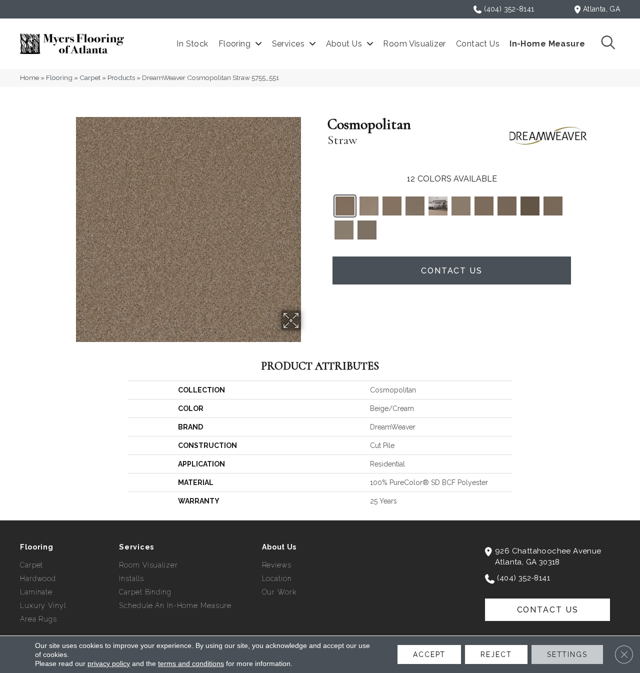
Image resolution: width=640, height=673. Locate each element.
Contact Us (451, 271)
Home (29, 78)
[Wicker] (484, 206)
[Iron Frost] (438, 206)
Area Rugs (38, 619)
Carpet (90, 78)
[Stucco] (344, 230)
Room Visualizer (148, 565)
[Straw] (345, 206)
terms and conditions (191, 664)
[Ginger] (392, 206)
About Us (279, 547)
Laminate (36, 592)
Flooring (59, 78)
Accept (429, 654)
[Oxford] (369, 206)
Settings (567, 654)
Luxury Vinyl (43, 606)
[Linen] (461, 206)
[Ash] (367, 230)
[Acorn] (507, 206)
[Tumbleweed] (553, 206)
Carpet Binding (145, 592)
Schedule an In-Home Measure (175, 606)
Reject (496, 654)
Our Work (279, 592)
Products (121, 78)
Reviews (277, 565)
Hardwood (38, 578)
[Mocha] (415, 206)
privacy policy (109, 664)
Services (136, 547)
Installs (131, 578)
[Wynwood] (530, 206)
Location (277, 578)
